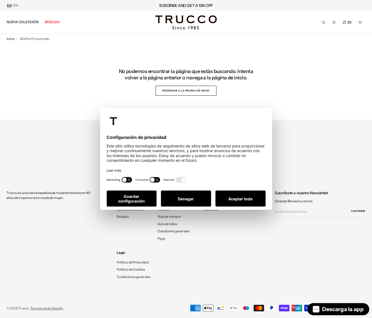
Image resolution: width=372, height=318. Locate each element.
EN (15, 5)
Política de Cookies (131, 269)
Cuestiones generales (174, 231)
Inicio (11, 39)
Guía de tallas (167, 224)
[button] (323, 22)
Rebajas (123, 216)
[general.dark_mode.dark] (360, 22)
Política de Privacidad (133, 262)
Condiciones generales (134, 277)
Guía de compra (169, 216)
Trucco (23, 308)
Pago (161, 238)
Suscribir (358, 210)
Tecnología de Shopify (46, 308)
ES (9, 5)
